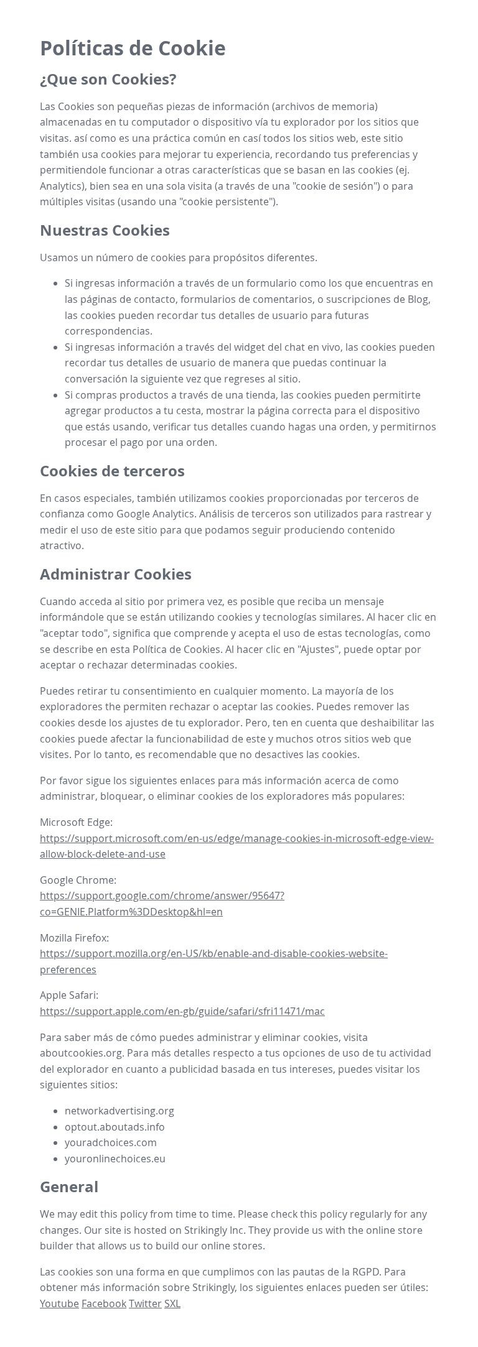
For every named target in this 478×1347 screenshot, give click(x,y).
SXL (172, 1303)
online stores (232, 1245)
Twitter (145, 1303)
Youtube (59, 1303)
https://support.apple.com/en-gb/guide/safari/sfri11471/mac (182, 1011)
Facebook (104, 1303)
